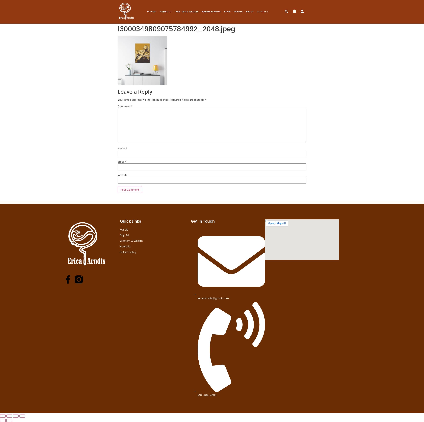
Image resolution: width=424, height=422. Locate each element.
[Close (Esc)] (22, 416)
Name (122, 148)
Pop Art (152, 11)
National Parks (211, 11)
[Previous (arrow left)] (3, 420)
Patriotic (166, 11)
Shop (227, 11)
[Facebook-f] (68, 279)
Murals (238, 11)
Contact (262, 11)
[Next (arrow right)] (9, 420)
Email (122, 161)
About (250, 11)
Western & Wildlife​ (187, 11)
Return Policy (128, 252)
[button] (286, 11)
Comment (125, 106)
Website (123, 175)
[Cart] (294, 11)
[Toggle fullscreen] (9, 416)
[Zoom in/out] (3, 416)
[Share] (16, 416)
